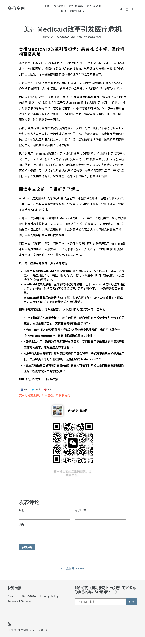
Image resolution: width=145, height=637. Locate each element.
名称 (22, 510)
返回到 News (74, 568)
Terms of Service (19, 601)
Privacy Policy (49, 596)
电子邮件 (80, 510)
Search (12, 596)
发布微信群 (29, 596)
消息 (22, 524)
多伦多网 (16, 8)
